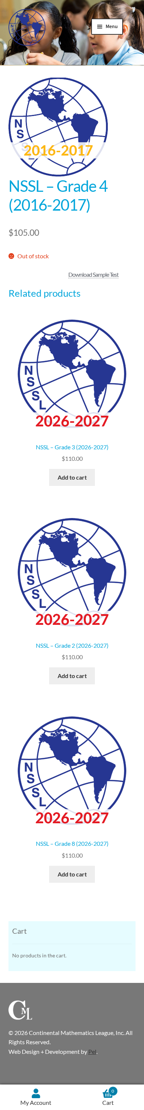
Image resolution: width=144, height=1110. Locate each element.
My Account (35, 1102)
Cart (108, 1097)
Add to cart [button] (72, 477)
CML (26, 27)
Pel (92, 1051)
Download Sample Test (93, 274)
